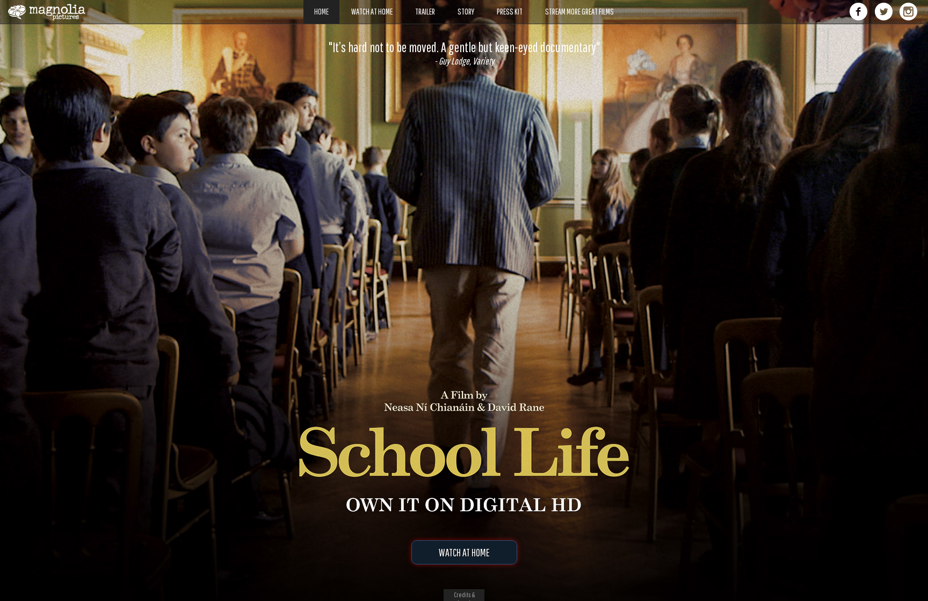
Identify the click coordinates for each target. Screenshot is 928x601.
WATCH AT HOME (464, 552)
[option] (464, 53)
